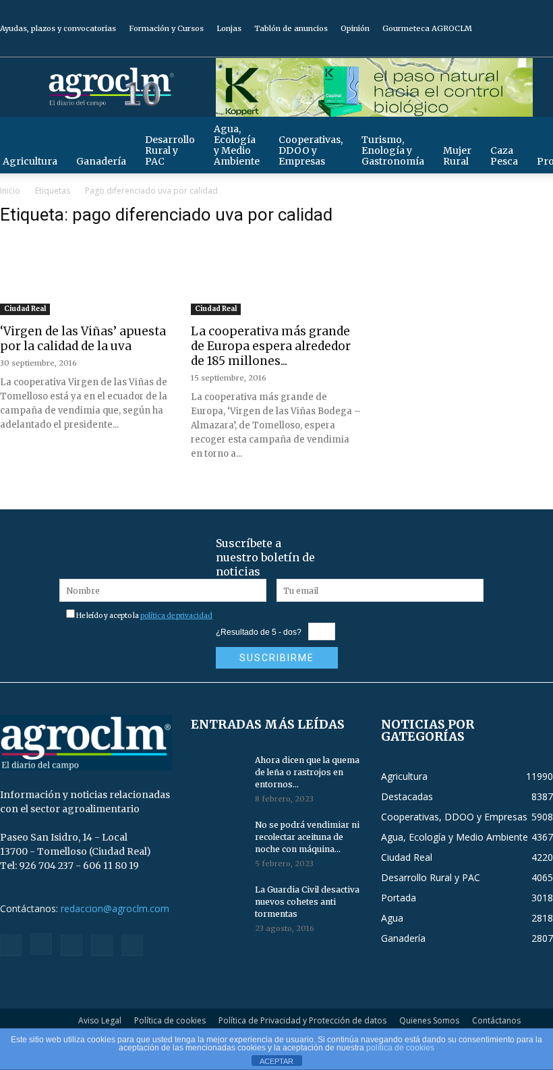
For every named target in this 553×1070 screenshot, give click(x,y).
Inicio (10, 190)
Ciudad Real (25, 308)
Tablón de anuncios (291, 28)
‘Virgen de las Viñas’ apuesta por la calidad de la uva (83, 339)
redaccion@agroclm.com (115, 908)
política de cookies (400, 1047)
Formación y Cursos (166, 28)
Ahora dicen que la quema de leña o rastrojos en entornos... (307, 772)
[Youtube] (543, 47)
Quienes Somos (429, 1020)
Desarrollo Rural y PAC (170, 150)
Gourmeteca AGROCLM (427, 28)
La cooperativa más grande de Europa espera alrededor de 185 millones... (271, 346)
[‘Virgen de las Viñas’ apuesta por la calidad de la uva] (86, 281)
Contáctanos (496, 1020)
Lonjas (228, 28)
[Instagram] (476, 47)
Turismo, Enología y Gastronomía (392, 150)
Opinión (355, 28)
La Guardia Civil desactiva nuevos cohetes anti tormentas (307, 901)
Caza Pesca (504, 155)
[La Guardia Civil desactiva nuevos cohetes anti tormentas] (218, 903)
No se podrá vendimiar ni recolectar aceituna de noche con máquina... (307, 837)
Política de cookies (170, 1020)
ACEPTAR (276, 1061)
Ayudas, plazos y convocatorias (58, 28)
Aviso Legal (99, 1020)
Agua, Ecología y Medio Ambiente (237, 145)
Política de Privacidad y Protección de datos (302, 1020)
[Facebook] (454, 47)
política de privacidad (176, 615)
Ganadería (101, 161)
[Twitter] (521, 47)
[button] (537, 133)
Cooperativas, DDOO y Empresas (311, 150)
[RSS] (498, 47)
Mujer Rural (457, 155)
